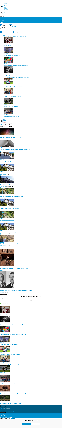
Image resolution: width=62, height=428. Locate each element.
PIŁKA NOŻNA (6, 8)
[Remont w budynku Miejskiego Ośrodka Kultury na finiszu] (7, 158)
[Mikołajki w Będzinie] (5, 312)
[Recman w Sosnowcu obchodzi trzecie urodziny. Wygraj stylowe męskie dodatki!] (5, 391)
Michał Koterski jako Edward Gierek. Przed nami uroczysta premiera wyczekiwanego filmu (16, 290)
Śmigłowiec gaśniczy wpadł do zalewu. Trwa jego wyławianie (10, 403)
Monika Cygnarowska (3, 162)
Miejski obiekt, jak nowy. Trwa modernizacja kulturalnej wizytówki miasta (13, 184)
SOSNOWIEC (6, 5)
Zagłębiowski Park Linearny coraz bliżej (7, 220)
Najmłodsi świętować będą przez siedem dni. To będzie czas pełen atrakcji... (13, 334)
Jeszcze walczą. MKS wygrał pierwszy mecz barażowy (12, 96)
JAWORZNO (21, 36)
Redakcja (1, 270)
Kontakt (3, 20)
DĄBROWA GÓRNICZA (15, 36)
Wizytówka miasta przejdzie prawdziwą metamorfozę (9, 208)
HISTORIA (3, 11)
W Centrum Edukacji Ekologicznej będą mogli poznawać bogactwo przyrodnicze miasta (15, 149)
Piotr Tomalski (2, 139)
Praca (3, 22)
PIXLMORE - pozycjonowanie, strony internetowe (24, 417)
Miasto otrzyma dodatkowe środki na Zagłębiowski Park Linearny (11, 196)
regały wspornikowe (39, 417)
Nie (3, 298)
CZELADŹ (5, 3)
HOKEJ (5, 7)
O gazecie (3, 21)
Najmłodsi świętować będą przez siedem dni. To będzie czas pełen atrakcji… (16, 65)
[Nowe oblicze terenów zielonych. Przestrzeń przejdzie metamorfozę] (7, 241)
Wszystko (5, 36)
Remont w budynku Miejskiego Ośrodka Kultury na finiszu (10, 161)
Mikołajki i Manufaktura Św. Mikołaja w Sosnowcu (12, 55)
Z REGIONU (4, 1)
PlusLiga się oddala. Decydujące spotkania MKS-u (12, 116)
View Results (31, 301)
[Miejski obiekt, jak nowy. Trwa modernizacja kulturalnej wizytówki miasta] (7, 182)
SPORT (3, 6)
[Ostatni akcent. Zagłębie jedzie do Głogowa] (5, 371)
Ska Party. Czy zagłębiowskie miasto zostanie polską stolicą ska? (14, 75)
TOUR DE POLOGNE (7, 10)
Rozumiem (13, 418)
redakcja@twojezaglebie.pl (10, 411)
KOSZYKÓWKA (11, 77)
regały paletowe (45, 417)
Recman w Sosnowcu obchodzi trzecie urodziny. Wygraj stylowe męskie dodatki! (14, 268)
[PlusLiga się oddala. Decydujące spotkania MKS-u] (8, 113)
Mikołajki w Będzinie (7, 45)
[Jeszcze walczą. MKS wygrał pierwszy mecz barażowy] (5, 361)
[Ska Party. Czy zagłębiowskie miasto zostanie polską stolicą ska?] (8, 72)
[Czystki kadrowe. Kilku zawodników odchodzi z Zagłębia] (8, 84)
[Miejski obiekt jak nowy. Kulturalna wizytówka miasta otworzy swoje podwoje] (7, 170)
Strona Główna (2, 124)
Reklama (3, 414)
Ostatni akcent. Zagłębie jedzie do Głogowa (11, 106)
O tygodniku (3, 415)
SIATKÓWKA (6, 9)
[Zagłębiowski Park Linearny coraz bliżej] (7, 217)
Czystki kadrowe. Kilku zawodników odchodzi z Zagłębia (13, 86)
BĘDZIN (5, 2)
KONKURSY (4, 13)
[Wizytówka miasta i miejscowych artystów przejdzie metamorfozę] (7, 229)
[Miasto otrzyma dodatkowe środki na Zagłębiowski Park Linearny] (7, 194)
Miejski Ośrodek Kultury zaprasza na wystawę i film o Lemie (10, 137)
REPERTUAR (4, 121)
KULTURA (3, 12)
